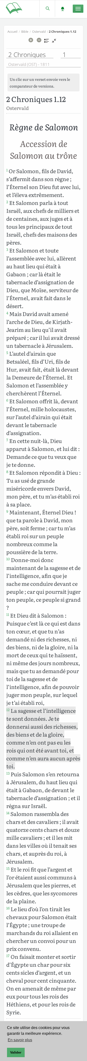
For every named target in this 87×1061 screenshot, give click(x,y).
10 (8, 559)
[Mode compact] (54, 42)
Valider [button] (15, 1052)
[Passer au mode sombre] (62, 8)
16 (8, 908)
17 (8, 955)
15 (8, 868)
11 (7, 614)
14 (7, 812)
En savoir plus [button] (20, 1040)
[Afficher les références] (46, 42)
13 (8, 773)
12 (8, 709)
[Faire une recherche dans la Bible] (47, 8)
